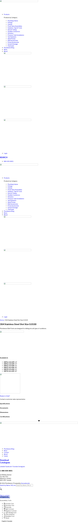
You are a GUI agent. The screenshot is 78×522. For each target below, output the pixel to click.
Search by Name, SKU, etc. (8, 485)
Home (2, 320)
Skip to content (5, 495)
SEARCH (3, 157)
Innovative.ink (25, 483)
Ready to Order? (5, 396)
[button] (5, 497)
